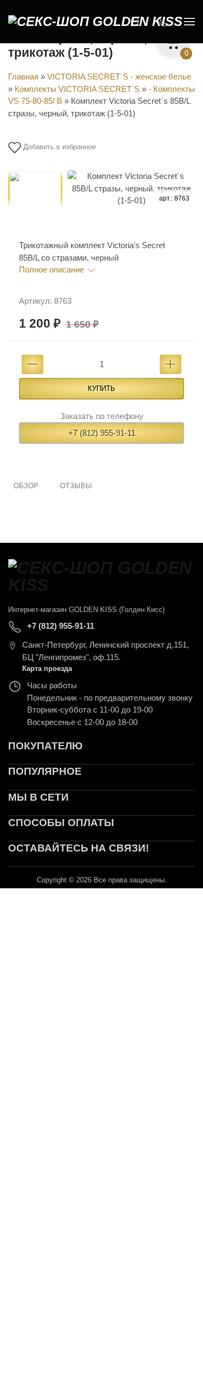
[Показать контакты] (162, 21)
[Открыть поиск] (135, 21)
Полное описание (52, 269)
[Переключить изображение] (35, 197)
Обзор (26, 486)
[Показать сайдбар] (189, 21)
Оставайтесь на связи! (78, 848)
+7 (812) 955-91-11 (101, 432)
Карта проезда (47, 668)
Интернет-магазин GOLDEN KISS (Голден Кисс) (86, 610)
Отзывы (76, 486)
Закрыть (152, 903)
